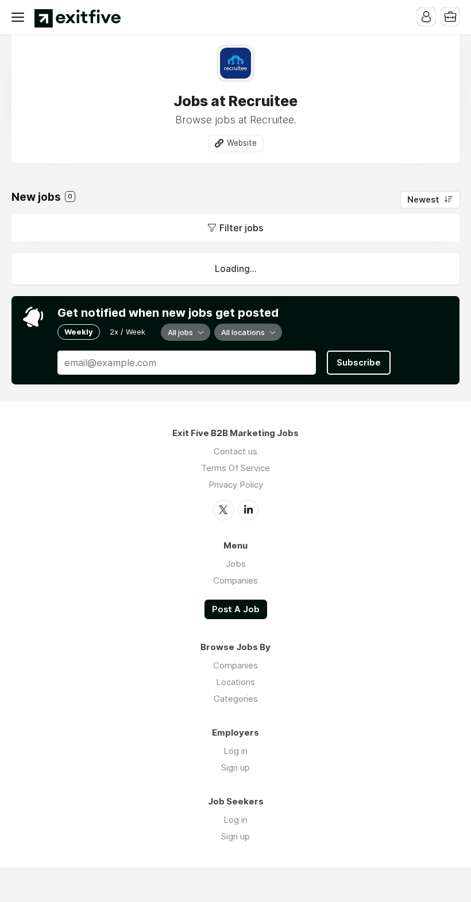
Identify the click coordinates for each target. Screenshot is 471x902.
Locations (235, 682)
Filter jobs (241, 228)
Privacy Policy (236, 484)
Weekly (78, 331)
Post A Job (236, 609)
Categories (236, 698)
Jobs (236, 563)
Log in (235, 750)
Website (242, 142)
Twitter (223, 510)
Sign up (235, 767)
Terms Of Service (235, 467)
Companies (235, 580)
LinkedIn (248, 510)
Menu (20, 17)
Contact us (235, 451)
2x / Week (127, 331)
